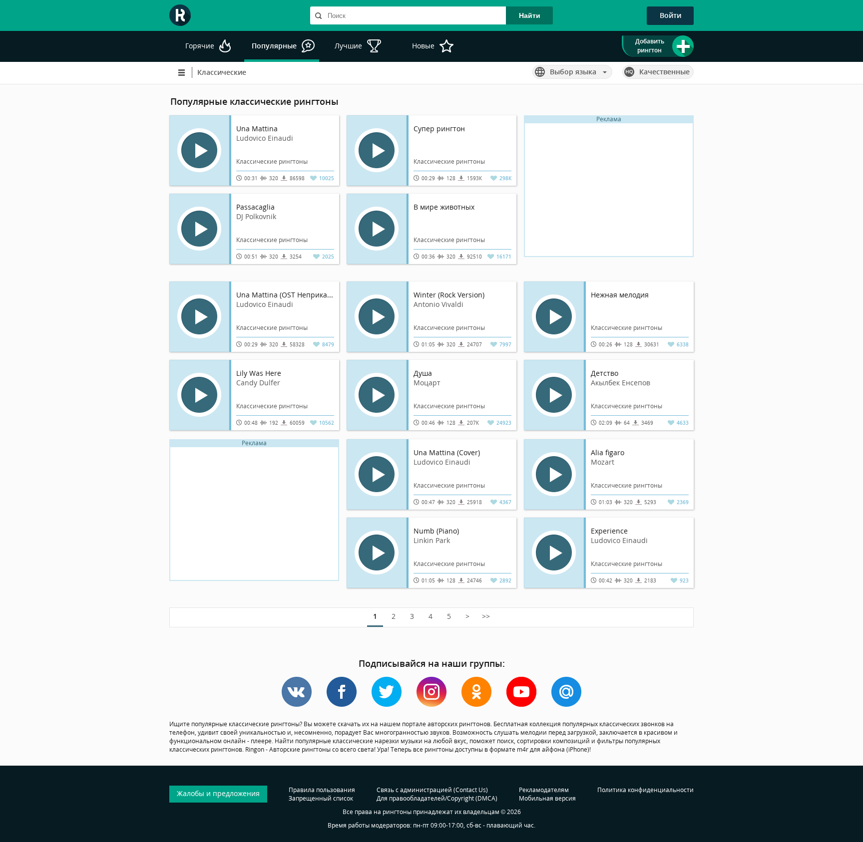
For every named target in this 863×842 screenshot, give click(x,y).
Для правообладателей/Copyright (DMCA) (437, 798)
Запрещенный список (321, 798)
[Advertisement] (609, 193)
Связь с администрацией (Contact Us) (432, 790)
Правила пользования (322, 790)
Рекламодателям (544, 790)
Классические (221, 72)
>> (486, 616)
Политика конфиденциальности (645, 790)
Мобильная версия (547, 798)
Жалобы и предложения (218, 793)
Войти (670, 15)
